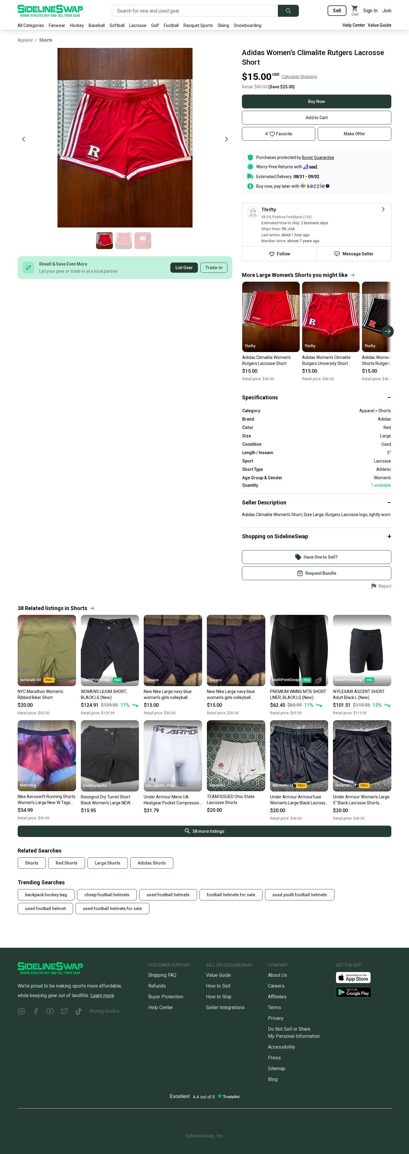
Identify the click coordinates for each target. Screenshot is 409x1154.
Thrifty (250, 346)
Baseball (97, 25)
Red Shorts (67, 863)
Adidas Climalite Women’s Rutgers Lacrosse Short (266, 360)
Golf (155, 25)
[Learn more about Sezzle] (315, 186)
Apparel (25, 40)
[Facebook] (35, 1012)
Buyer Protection (165, 997)
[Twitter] (64, 1012)
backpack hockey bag (46, 894)
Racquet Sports (198, 25)
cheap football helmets (106, 894)
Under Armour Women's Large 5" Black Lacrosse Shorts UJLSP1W (361, 800)
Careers (276, 986)
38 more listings (209, 831)
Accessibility (281, 1047)
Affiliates (277, 997)
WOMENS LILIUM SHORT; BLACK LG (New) (104, 694)
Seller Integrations (225, 1007)
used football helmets (168, 894)
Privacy (276, 1018)
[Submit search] (288, 11)
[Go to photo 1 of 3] (104, 240)
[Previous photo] (24, 139)
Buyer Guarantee (318, 157)
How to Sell (218, 986)
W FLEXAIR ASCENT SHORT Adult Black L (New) (359, 694)
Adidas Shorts (152, 863)
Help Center (354, 25)
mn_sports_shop (160, 785)
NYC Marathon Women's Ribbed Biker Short (40, 694)
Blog (273, 1079)
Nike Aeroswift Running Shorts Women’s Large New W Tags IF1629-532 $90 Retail (46, 800)
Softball (117, 25)
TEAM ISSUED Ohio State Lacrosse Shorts (231, 799)
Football (171, 25)
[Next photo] (226, 139)
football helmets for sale (231, 894)
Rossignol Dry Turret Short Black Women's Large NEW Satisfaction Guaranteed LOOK (110, 800)
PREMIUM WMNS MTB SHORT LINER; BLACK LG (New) (298, 694)
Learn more (102, 995)
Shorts (45, 40)
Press (274, 1058)
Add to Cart (317, 117)
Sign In (370, 10)
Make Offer (354, 133)
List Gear (184, 267)
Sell (337, 10)
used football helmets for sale (112, 908)
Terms (274, 1007)
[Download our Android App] (363, 992)
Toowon (152, 680)
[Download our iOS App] (358, 977)
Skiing (223, 25)
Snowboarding (247, 25)
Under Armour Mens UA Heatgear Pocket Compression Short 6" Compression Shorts (173, 800)
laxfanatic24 (30, 680)
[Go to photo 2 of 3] (123, 240)
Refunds (157, 986)
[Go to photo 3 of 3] (142, 240)
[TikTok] (78, 1012)
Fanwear (57, 25)
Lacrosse (137, 25)
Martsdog (28, 785)
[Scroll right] (388, 331)
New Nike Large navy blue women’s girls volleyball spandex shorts (168, 694)
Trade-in (213, 267)
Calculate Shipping (299, 76)
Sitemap (276, 1068)
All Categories (31, 25)
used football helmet (45, 908)
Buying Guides (104, 1011)
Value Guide (379, 25)
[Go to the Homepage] (50, 11)
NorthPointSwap (96, 680)
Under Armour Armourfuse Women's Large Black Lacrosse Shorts (299, 800)
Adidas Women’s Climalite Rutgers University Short (326, 360)
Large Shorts (107, 863)
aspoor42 (217, 785)
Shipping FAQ (162, 975)
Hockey (77, 25)
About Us (277, 975)
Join (386, 10)
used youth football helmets (299, 894)
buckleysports (95, 785)
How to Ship (218, 997)
